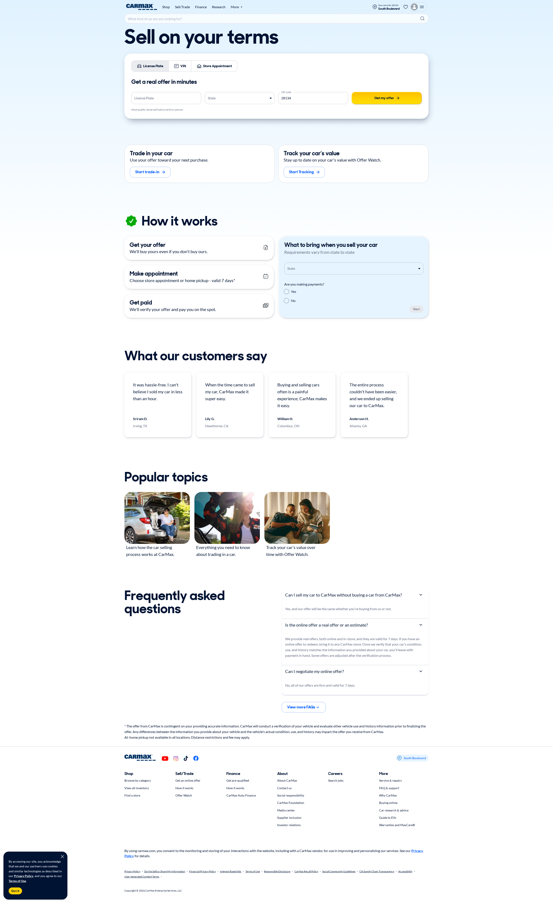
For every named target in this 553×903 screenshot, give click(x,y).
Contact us (284, 788)
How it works (184, 788)
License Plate (153, 66)
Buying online (388, 803)
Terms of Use (17, 881)
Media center (286, 810)
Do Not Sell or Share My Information (164, 871)
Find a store (132, 795)
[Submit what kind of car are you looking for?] (422, 18)
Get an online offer (187, 780)
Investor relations (289, 825)
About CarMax (287, 780)
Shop (166, 7)
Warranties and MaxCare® (397, 825)
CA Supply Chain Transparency (376, 871)
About (282, 773)
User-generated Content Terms (141, 876)
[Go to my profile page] (418, 7)
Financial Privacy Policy (202, 871)
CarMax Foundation (290, 803)
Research (219, 7)
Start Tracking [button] (301, 172)
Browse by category (137, 780)
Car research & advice (393, 810)
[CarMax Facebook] (196, 759)
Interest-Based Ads (230, 871)
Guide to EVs (387, 817)
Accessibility (405, 871)
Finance (201, 7)
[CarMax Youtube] (165, 759)
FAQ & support (389, 788)
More (383, 773)
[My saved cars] (405, 7)
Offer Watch (183, 795)
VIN (183, 66)
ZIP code (286, 91)
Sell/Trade (182, 7)
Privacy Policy (23, 876)
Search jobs (335, 780)
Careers (335, 773)
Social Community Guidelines (338, 871)
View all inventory (136, 788)
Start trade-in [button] (147, 172)
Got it (15, 891)
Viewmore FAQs (301, 707)
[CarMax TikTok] (185, 759)
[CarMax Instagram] (175, 759)
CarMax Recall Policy (306, 871)
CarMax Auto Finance (241, 795)
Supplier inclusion (289, 817)
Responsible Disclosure (277, 871)
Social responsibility (290, 795)
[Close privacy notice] (62, 856)
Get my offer (384, 98)
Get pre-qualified (237, 780)
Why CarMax (388, 795)
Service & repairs (390, 780)
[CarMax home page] (141, 7)
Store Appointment (217, 66)
